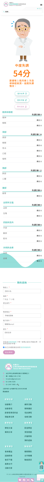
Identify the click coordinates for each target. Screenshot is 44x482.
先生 (6, 299)
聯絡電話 (6, 312)
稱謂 (5, 296)
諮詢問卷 (8, 455)
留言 (5, 329)
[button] (41, 4)
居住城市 (6, 303)
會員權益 (8, 451)
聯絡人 (5, 288)
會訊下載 (8, 459)
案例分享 (8, 432)
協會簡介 (8, 404)
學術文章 (8, 428)
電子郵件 (6, 321)
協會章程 (8, 408)
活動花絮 (8, 468)
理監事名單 (9, 416)
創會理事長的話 (11, 412)
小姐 (12, 299)
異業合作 (8, 463)
